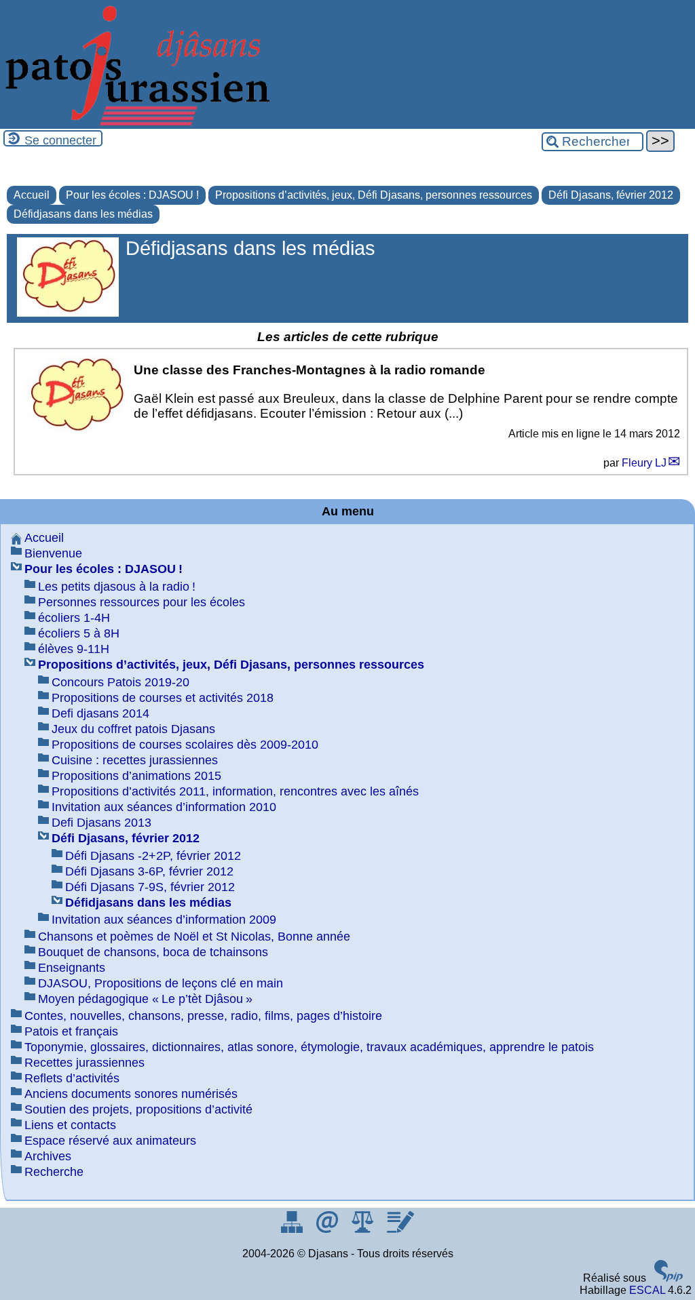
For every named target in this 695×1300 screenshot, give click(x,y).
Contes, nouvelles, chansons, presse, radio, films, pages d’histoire (203, 1016)
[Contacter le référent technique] (328, 1229)
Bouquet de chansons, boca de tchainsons (153, 952)
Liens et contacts (70, 1125)
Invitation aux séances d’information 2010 (164, 807)
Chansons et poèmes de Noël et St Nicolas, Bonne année (194, 936)
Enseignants (71, 967)
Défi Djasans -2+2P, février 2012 (153, 856)
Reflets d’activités (71, 1078)
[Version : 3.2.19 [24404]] (668, 1278)
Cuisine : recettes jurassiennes (135, 760)
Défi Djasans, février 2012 (610, 195)
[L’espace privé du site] (400, 1229)
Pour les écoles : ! (132, 195)
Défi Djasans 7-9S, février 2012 (150, 887)
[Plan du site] (293, 1229)
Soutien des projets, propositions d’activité (138, 1109)
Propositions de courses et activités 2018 (163, 698)
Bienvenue (53, 553)
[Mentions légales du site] (363, 1229)
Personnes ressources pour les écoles (141, 602)
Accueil (32, 195)
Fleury (644, 463)
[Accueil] (135, 122)
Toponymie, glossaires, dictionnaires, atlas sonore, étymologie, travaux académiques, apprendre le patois (309, 1047)
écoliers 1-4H (74, 618)
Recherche (53, 1172)
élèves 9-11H (73, 649)
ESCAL (647, 1290)
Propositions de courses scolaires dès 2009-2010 (185, 744)
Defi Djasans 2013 (101, 822)
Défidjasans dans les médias (83, 214)
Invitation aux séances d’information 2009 (164, 919)
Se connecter (60, 140)
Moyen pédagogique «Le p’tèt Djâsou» (145, 999)
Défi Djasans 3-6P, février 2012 (149, 871)
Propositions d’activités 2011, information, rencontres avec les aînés (235, 791)
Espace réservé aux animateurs (110, 1140)
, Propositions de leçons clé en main (160, 983)
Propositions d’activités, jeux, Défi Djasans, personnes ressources (373, 195)
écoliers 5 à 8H (78, 633)
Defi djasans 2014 (100, 713)
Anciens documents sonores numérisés (131, 1094)
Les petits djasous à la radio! (116, 586)
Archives (47, 1156)
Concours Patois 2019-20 (120, 682)
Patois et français (71, 1031)
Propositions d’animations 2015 (136, 776)
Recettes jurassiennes (84, 1062)
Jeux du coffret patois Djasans (133, 729)
